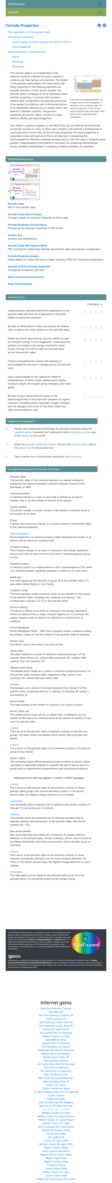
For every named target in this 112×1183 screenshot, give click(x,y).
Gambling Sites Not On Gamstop (56, 1050)
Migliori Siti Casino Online (56, 1130)
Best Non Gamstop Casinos (56, 1008)
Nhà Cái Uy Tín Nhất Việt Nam (56, 1105)
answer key (25, 447)
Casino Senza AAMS (56, 1168)
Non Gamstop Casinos (56, 1060)
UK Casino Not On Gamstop (56, 1071)
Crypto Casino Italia (56, 1175)
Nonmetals (18, 66)
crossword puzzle (80, 432)
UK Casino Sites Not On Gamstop (56, 1064)
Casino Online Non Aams (56, 1088)
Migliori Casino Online (56, 1147)
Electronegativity (21, 46)
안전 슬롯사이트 (56, 1137)
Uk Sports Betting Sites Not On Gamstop (56, 1091)
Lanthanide (16, 801)
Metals (16, 56)
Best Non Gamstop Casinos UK (56, 1015)
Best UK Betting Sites (56, 1074)
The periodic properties (21, 37)
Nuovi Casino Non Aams (56, 1151)
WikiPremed (16, 4)
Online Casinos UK (56, 1018)
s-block (14, 727)
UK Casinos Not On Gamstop (56, 1032)
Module (13, 12)
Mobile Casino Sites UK (56, 1057)
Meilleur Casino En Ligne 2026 (56, 1144)
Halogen (14, 684)
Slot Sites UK (56, 1011)
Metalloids (18, 61)
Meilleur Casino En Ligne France (56, 1119)
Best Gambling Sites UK (56, 1081)
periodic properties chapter (41, 444)
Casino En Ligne (56, 1098)
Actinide (14, 814)
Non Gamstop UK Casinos (56, 1046)
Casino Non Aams (56, 1084)
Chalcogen (16, 871)
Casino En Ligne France (56, 1029)
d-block (14, 784)
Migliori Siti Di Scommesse (56, 1053)
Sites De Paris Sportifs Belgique (56, 1102)
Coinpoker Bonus (56, 1165)
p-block (14, 744)
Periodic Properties (22, 25)
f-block (14, 851)
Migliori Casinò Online (56, 1161)
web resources (73, 456)
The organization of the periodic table (29, 32)
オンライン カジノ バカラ (56, 1109)
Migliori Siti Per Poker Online (56, 1154)
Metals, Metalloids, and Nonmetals (27, 51)
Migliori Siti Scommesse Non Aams (56, 1178)
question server (22, 432)
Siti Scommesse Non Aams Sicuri (56, 1126)
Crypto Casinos (56, 1095)
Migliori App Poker (56, 1158)
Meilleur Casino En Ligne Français (56, 1116)
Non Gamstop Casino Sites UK (56, 1022)
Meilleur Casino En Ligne (56, 1036)
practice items (79, 444)
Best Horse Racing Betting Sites (56, 1078)
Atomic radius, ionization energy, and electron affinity (41, 41)
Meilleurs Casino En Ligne (56, 1112)
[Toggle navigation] (100, 4)
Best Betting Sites (56, 1039)
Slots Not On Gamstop (56, 1067)
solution (25, 435)
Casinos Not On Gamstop (56, 1043)
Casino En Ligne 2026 (56, 1140)
